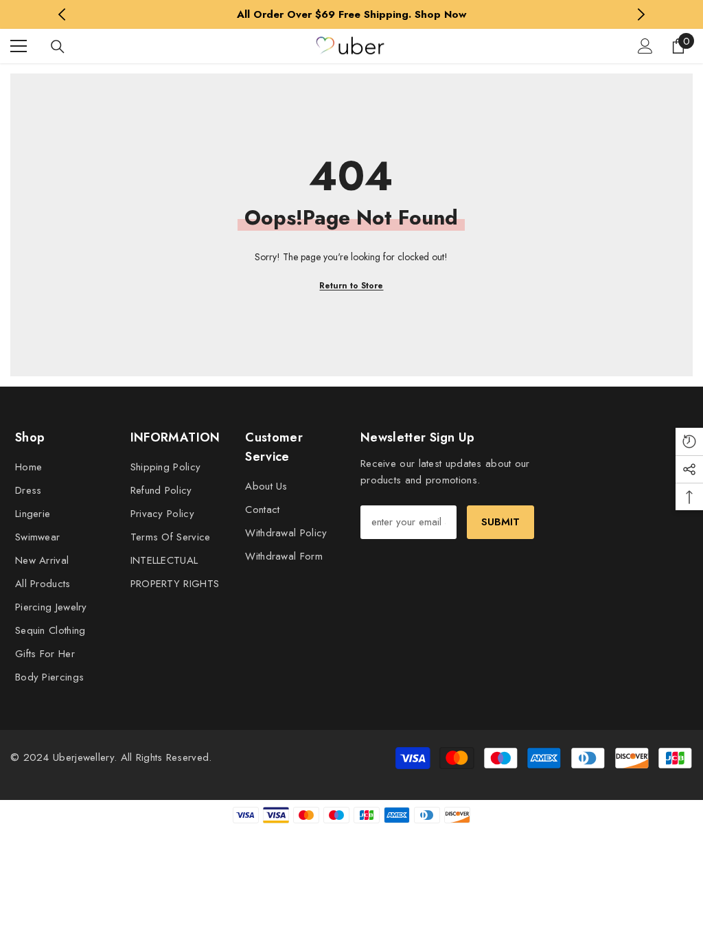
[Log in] (645, 46)
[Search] (57, 46)
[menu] (18, 46)
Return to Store (351, 285)
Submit (500, 521)
